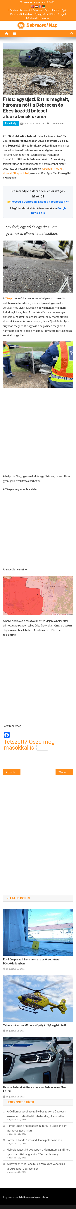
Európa (55, 10)
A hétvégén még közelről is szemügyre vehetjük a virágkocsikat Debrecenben (36, 1166)
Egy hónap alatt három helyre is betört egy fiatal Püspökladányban (31, 961)
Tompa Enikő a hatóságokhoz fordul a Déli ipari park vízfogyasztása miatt (37, 1128)
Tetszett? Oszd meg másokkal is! (29, 744)
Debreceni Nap (42, 25)
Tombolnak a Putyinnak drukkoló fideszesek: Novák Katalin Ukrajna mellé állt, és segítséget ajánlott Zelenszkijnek (14, 772)
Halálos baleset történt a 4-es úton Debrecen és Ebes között (35, 1089)
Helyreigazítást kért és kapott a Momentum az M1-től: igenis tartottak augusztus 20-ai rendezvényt (38, 1152)
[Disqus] (38, 828)
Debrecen (37, 10)
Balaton (14, 10)
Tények (9, 298)
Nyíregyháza (41, 14)
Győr (64, 10)
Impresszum (10, 1197)
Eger (47, 10)
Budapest (25, 10)
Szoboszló (32, 18)
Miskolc (28, 14)
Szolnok (45, 18)
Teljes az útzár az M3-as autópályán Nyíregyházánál (34, 1025)
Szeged (62, 14)
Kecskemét (16, 14)
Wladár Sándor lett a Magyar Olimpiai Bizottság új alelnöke (65, 772)
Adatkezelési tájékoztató (33, 1197)
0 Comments (56, 123)
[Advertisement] (38, 431)
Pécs (53, 14)
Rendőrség (10, 123)
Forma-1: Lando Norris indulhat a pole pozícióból (35, 1140)
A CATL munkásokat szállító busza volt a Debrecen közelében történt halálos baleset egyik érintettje (36, 1114)
